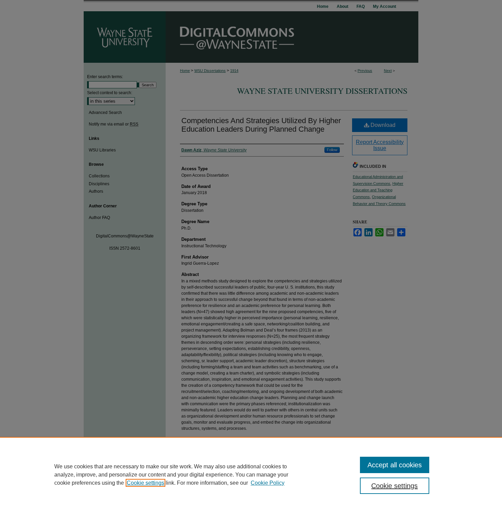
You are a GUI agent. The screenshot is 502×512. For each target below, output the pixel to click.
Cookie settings (145, 483)
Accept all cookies (394, 465)
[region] (251, 474)
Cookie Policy (267, 483)
